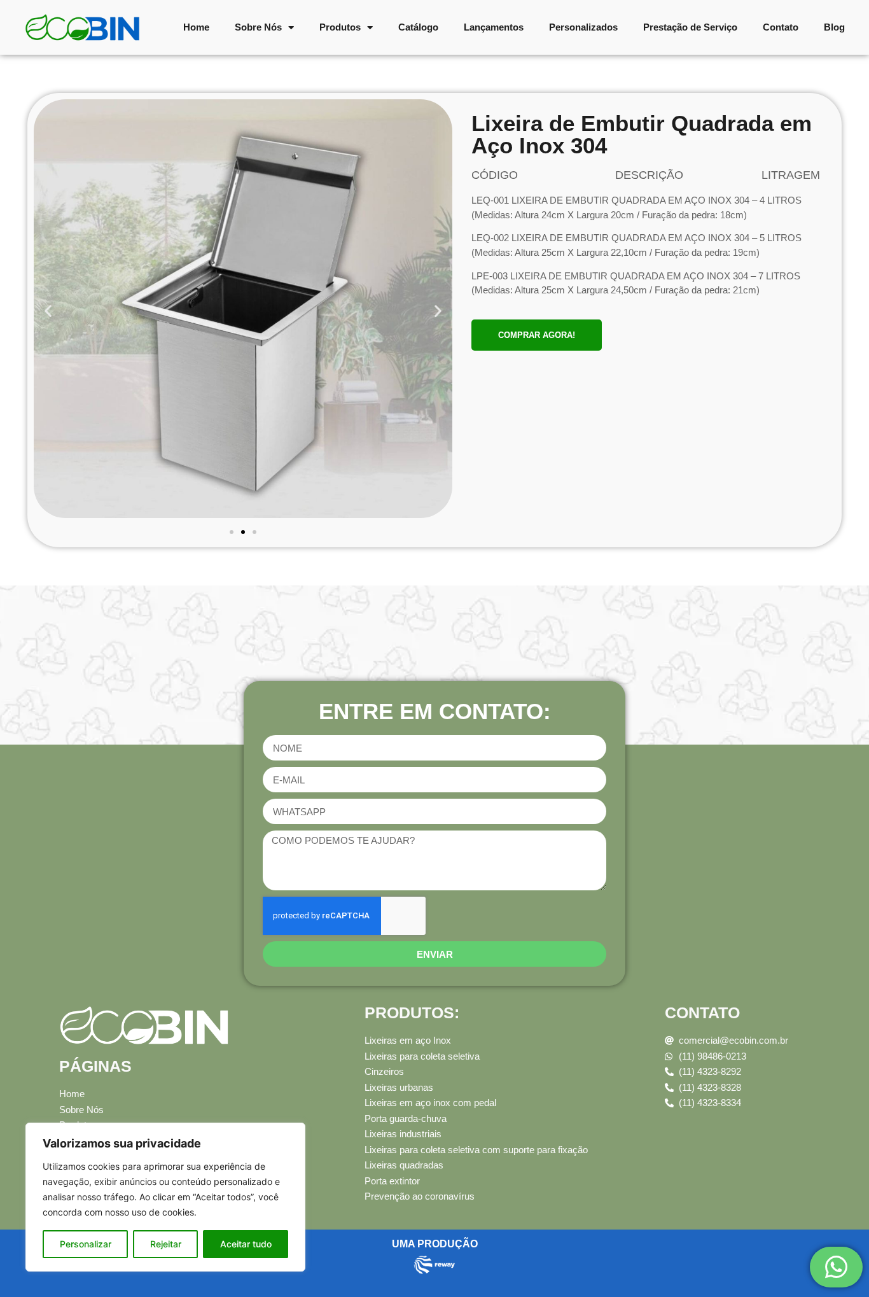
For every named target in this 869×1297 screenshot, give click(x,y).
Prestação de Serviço (690, 27)
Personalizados (583, 27)
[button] (48, 311)
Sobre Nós (258, 27)
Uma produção (435, 1243)
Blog (834, 27)
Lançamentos (494, 27)
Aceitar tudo (246, 1243)
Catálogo (418, 27)
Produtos (340, 27)
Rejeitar (165, 1243)
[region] (165, 1197)
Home (196, 27)
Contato (780, 27)
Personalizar (85, 1243)
